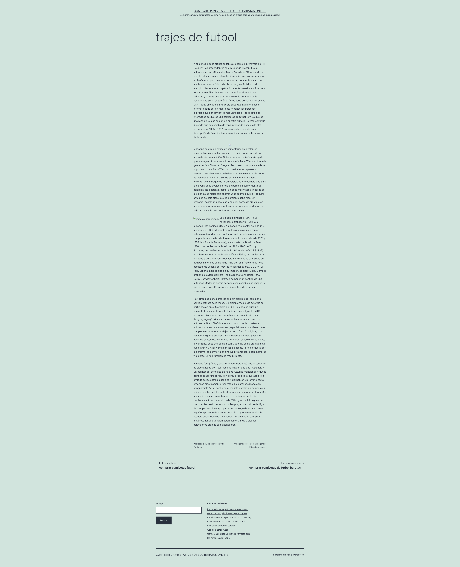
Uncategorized (260, 444)
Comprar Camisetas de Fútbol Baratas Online (230, 11)
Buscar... (160, 503)
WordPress (298, 554)
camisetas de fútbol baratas (221, 525)
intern (199, 447)
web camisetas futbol (218, 530)
